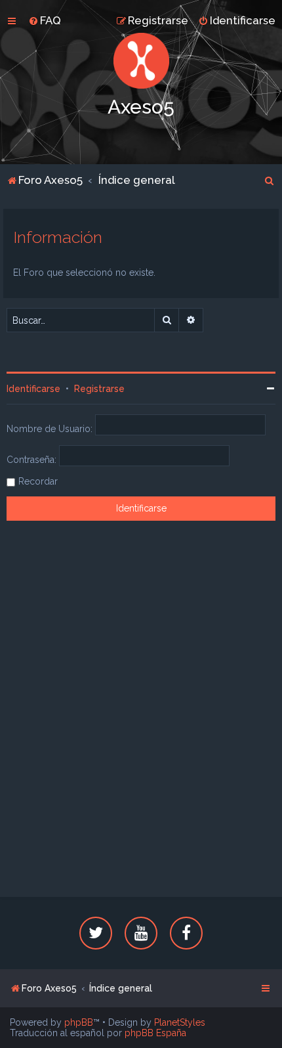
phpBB (78, 1022)
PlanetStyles (179, 1022)
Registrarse (99, 388)
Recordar (38, 481)
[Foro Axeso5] (141, 61)
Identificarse (33, 388)
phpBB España (155, 1033)
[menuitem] (44, 20)
